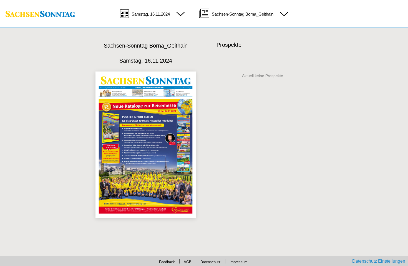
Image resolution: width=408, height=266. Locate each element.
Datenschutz (211, 261)
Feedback (162, 261)
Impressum (244, 261)
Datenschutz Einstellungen (378, 261)
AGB (185, 261)
